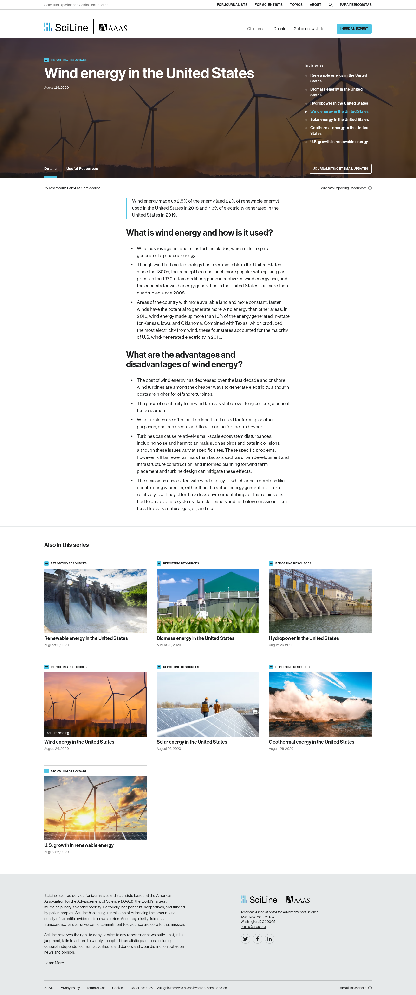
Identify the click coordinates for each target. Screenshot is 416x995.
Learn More (54, 963)
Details (50, 168)
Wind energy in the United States (339, 111)
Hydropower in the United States (339, 103)
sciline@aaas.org (253, 927)
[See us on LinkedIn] (269, 939)
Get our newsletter (310, 28)
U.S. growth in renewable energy (339, 141)
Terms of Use (96, 988)
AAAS (48, 988)
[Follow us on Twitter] (245, 939)
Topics (296, 5)
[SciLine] (85, 26)
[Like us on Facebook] (257, 939)
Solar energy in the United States (339, 119)
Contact (118, 988)
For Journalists (232, 5)
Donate (280, 28)
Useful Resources (82, 168)
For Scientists (269, 5)
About (315, 5)
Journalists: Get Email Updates (340, 168)
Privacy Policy (70, 988)
